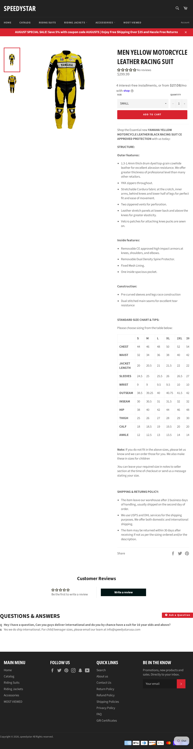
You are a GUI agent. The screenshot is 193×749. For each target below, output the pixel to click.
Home (7, 23)
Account (185, 22)
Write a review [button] (123, 592)
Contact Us (103, 682)
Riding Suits (47, 23)
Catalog (25, 23)
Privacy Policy (105, 708)
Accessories (105, 23)
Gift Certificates (106, 720)
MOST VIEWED (132, 23)
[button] (127, 70)
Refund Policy (105, 695)
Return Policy (105, 689)
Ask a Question (179, 615)
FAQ (99, 714)
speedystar (20, 8)
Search (101, 670)
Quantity (175, 94)
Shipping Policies (107, 701)
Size (119, 94)
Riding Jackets (75, 23)
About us (102, 676)
